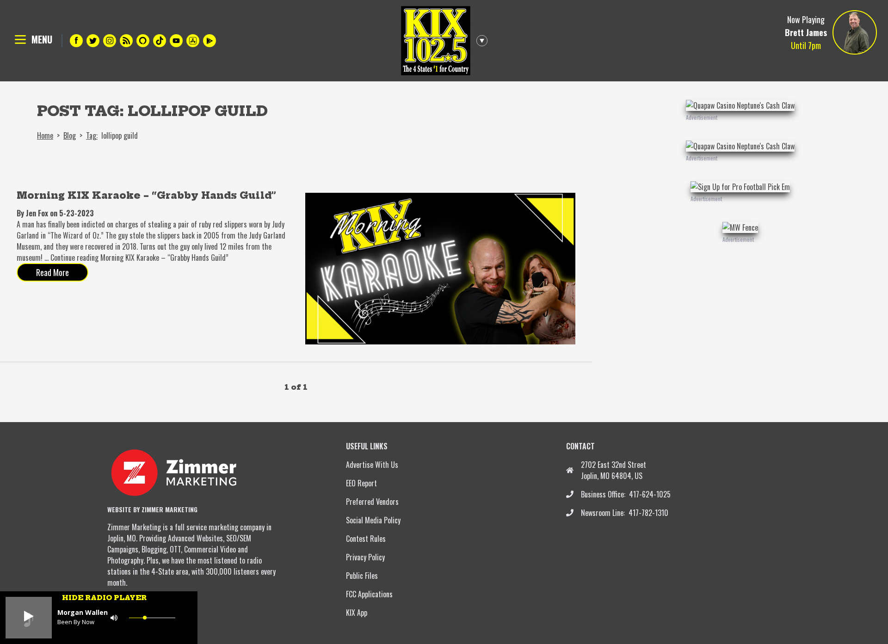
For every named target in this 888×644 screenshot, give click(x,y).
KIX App (356, 612)
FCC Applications (369, 594)
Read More (52, 272)
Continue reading (139, 257)
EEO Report (361, 483)
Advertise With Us (372, 464)
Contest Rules (366, 538)
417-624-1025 (650, 494)
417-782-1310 (648, 512)
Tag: (92, 135)
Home (45, 135)
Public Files (362, 575)
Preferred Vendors (372, 501)
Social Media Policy (373, 520)
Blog (69, 135)
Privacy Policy (365, 557)
